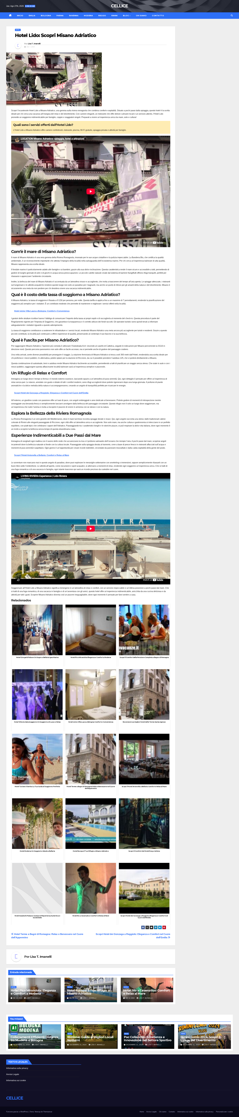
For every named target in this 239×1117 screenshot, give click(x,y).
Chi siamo (141, 15)
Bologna (46, 15)
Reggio (102, 15)
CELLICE (119, 5)
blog (70, 1033)
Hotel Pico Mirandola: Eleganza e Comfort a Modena (33, 992)
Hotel (18, 30)
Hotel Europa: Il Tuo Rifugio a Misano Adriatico (88, 992)
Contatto (158, 15)
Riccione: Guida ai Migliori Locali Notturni (90, 1038)
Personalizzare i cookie (224, 1112)
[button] (232, 15)
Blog (126, 15)
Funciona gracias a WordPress (17, 1112)
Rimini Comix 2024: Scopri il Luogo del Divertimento (200, 1038)
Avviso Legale (12, 1074)
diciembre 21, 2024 (21, 1045)
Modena (88, 15)
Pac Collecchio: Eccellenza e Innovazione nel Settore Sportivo (147, 1038)
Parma (60, 15)
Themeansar (47, 1112)
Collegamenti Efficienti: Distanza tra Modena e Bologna (34, 1038)
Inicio (20, 15)
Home (142, 1112)
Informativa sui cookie (16, 1080)
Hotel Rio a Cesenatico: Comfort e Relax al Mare (146, 992)
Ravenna (74, 15)
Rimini (114, 15)
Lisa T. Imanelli (34, 44)
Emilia (32, 15)
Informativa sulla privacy (17, 1068)
